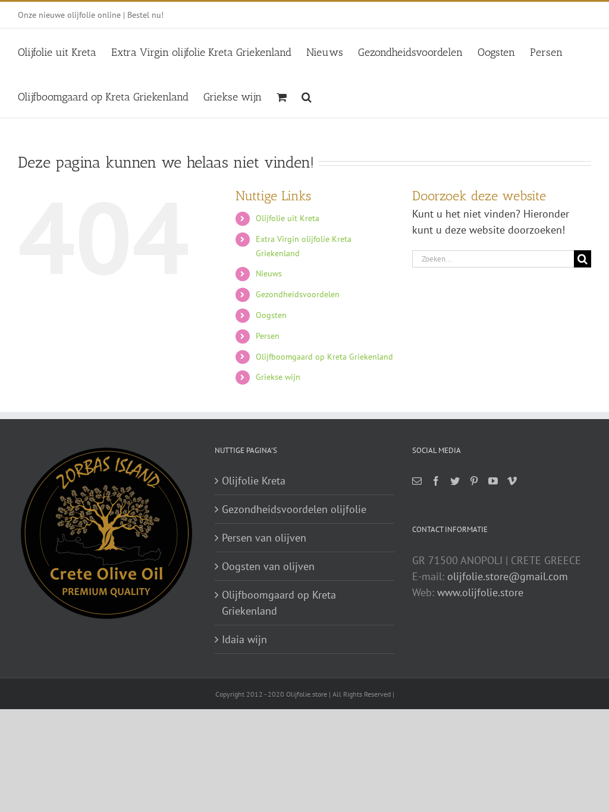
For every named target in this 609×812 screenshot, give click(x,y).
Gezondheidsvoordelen (298, 294)
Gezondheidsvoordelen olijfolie (294, 509)
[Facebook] (436, 481)
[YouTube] (493, 481)
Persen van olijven (264, 538)
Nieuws (269, 273)
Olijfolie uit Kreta (287, 218)
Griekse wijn (278, 377)
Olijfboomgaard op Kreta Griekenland (324, 356)
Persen (268, 336)
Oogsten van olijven (268, 566)
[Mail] (417, 481)
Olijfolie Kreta (253, 480)
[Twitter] (455, 481)
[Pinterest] (474, 481)
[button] (307, 95)
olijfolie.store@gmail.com (507, 576)
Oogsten (271, 315)
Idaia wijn (244, 639)
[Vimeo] (512, 481)
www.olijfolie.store (480, 592)
